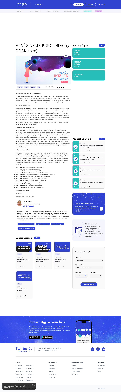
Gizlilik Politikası (101, 388)
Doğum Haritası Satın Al (84, 203)
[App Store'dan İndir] (34, 337)
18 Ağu (59, 257)
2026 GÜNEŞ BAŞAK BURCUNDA (22, 289)
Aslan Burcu (19, 377)
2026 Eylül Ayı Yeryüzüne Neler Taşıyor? (42, 260)
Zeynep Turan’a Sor (77, 368)
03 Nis (83, 168)
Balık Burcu (29, 380)
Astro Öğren (52, 374)
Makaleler (20, 87)
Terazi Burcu (29, 365)
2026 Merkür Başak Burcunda (60, 260)
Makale (19, 254)
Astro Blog (51, 377)
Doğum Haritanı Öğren (57, 224)
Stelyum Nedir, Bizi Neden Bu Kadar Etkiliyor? (92, 182)
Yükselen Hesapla (88, 284)
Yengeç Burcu (20, 374)
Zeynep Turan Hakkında (71, 11)
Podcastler (33, 87)
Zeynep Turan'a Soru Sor (42, 224)
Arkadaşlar (87, 11)
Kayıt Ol (78, 4)
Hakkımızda (100, 368)
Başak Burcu (19, 380)
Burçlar (19, 11)
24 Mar (83, 180)
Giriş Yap (90, 4)
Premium (98, 11)
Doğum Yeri (78, 257)
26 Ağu (40, 257)
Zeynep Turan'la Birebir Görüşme (26, 228)
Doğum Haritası (76, 371)
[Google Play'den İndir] (47, 337)
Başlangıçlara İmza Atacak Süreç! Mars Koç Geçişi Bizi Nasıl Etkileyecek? (91, 158)
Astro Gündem (34, 11)
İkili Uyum (75, 374)
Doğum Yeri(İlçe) (79, 265)
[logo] (23, 4)
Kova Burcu (29, 377)
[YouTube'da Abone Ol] (103, 349)
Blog (39, 87)
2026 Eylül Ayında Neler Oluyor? (23, 260)
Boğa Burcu (19, 368)
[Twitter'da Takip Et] (92, 349)
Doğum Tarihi (78, 272)
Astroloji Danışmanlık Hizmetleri (26, 224)
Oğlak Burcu (29, 374)
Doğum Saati (93, 272)
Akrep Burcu (29, 368)
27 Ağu (21, 257)
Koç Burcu (19, 365)
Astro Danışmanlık (52, 11)
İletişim (99, 371)
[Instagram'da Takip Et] (98, 349)
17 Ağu (21, 286)
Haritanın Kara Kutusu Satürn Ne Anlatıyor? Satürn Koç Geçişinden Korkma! (91, 146)
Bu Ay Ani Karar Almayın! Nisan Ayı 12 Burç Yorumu (91, 170)
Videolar (26, 87)
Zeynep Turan (101, 365)
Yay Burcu (29, 371)
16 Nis (83, 143)
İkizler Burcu (19, 371)
